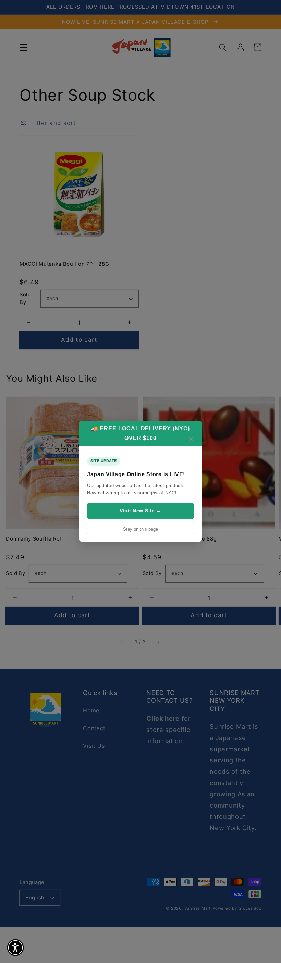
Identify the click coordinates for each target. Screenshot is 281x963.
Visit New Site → (140, 511)
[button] (15, 947)
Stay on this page (140, 529)
